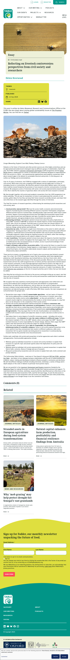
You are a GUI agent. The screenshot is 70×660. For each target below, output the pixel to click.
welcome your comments (15, 269)
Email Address (9, 542)
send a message (8, 376)
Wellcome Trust (8, 369)
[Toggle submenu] (24, 8)
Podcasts (39, 611)
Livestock (12, 89)
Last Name (39, 550)
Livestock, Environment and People (31, 171)
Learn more (48, 566)
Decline (55, 656)
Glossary (7, 607)
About (37, 607)
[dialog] (35, 654)
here (45, 373)
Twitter (26, 112)
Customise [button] (4, 656)
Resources (7, 615)
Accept (64, 656)
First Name (7, 550)
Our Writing (8, 611)
